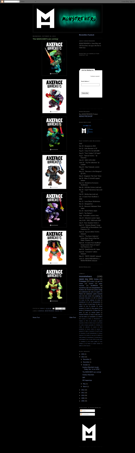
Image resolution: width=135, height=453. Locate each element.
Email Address (85, 81)
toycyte (93, 306)
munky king (98, 337)
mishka (99, 335)
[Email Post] (53, 308)
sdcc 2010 (92, 339)
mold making (82, 337)
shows (81, 283)
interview (83, 333)
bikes (86, 322)
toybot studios (96, 343)
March (85, 386)
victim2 (91, 283)
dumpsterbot (96, 302)
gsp (87, 312)
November (86, 362)
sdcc (99, 304)
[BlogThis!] (58, 309)
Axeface (41, 310)
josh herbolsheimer (92, 333)
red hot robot (83, 316)
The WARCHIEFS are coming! (91, 372)
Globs (89, 318)
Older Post (72, 317)
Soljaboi (81, 320)
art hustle (93, 320)
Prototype (82, 281)
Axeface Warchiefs (88, 375)
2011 (83, 392)
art (89, 302)
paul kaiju (92, 304)
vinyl (98, 300)
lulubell (100, 298)
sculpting (97, 296)
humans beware (83, 314)
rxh (87, 339)
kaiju (80, 304)
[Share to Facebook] (62, 309)
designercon (88, 310)
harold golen (96, 312)
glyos (87, 331)
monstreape (90, 337)
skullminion (84, 292)
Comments (85, 414)
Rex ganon (95, 308)
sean (92, 292)
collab (80, 327)
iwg (92, 314)
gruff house (99, 331)
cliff (94, 298)
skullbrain (83, 341)
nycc (85, 304)
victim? (100, 316)
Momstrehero (97, 318)
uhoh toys (86, 345)
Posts (84, 410)
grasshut (92, 331)
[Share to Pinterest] (64, 309)
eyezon (98, 329)
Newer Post (36, 317)
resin (57, 310)
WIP (83, 377)
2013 (83, 357)
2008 (83, 401)
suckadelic (93, 316)
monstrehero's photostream (90, 131)
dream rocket (90, 329)
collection (87, 327)
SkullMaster (94, 285)
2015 (83, 354)
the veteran (90, 300)
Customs (83, 318)
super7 (98, 292)
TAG (87, 320)
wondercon (82, 302)
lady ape (97, 314)
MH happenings (87, 380)
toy (61, 310)
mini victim (88, 296)
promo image (98, 289)
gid (99, 281)
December (86, 359)
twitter (80, 345)
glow (80, 312)
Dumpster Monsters (85, 298)
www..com (87, 125)
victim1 (92, 281)
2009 (83, 398)
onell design (82, 339)
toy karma (87, 343)
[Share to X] (60, 309)
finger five (97, 310)
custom (95, 327)
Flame (81, 294)
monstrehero (49, 310)
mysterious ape (83, 287)
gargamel (81, 331)
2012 (83, 390)
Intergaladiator (96, 287)
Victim (96, 279)
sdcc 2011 (99, 339)
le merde (87, 335)
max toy (93, 335)
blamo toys (92, 322)
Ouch (87, 308)
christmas (98, 325)
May (84, 384)
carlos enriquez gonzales (87, 325)
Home (54, 317)
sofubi (81, 306)
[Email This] (56, 309)
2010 (83, 395)
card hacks (99, 322)
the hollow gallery (92, 341)
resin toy (83, 279)
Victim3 (89, 289)
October (85, 365)
